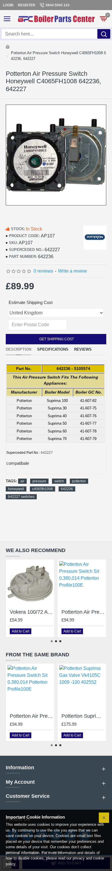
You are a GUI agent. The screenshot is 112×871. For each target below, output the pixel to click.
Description (18, 349)
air (22, 481)
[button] (52, 641)
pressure (39, 481)
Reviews (83, 349)
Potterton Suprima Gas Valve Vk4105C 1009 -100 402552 (83, 716)
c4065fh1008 (42, 489)
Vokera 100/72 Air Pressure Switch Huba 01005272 (31, 612)
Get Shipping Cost (56, 339)
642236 (67, 489)
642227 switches (21, 497)
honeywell (16, 489)
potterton (79, 481)
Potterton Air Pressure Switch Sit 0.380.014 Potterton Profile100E (83, 612)
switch (59, 481)
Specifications (52, 349)
